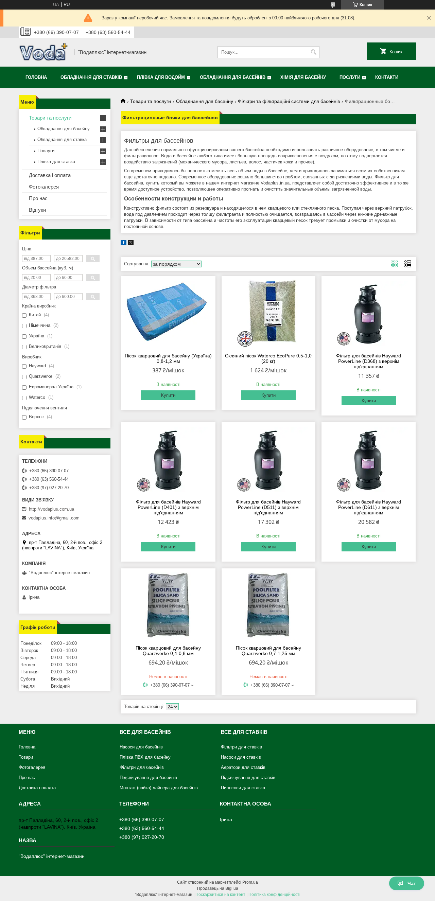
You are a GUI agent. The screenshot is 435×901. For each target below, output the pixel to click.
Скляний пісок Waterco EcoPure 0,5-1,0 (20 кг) (268, 358)
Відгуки (37, 210)
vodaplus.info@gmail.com (54, 517)
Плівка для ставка (56, 161)
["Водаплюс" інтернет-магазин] (44, 52)
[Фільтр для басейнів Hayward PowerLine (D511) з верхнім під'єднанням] (268, 460)
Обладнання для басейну (204, 101)
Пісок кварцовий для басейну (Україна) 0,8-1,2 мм (168, 358)
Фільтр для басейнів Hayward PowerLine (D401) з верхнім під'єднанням (168, 507)
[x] (131, 243)
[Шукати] (313, 52)
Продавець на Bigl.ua (217, 888)
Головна (36, 77)
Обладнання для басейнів (232, 77)
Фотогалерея (44, 187)
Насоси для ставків (241, 757)
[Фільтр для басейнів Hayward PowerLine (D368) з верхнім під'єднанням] (368, 314)
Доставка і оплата (50, 175)
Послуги (350, 77)
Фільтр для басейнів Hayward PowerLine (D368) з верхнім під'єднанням (368, 361)
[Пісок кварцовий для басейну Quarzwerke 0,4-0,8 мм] (168, 606)
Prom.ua (250, 882)
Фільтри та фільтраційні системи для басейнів (289, 101)
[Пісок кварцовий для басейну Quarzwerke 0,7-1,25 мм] (268, 606)
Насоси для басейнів (141, 746)
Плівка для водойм (161, 77)
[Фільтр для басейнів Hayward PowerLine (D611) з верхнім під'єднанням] (368, 460)
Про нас (38, 198)
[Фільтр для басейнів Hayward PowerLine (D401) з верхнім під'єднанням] (168, 460)
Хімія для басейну (303, 77)
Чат (411, 883)
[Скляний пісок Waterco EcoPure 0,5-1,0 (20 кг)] (268, 314)
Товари (26, 757)
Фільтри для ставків (241, 746)
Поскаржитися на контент (220, 894)
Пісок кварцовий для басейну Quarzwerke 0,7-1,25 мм (268, 650)
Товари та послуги (150, 101)
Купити (168, 395)
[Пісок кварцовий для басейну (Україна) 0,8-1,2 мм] (168, 314)
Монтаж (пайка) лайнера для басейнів (159, 787)
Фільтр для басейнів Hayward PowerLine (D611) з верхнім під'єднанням (368, 507)
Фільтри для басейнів (142, 767)
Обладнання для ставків (91, 77)
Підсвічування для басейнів (148, 777)
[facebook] (123, 243)
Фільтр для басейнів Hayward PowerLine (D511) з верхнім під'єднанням (268, 507)
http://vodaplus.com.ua (51, 509)
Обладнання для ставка (62, 139)
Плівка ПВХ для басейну (145, 757)
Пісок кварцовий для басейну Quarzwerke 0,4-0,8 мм (168, 650)
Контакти (386, 77)
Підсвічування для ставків (248, 777)
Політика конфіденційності (274, 894)
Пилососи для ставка (243, 787)
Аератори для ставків (243, 767)
